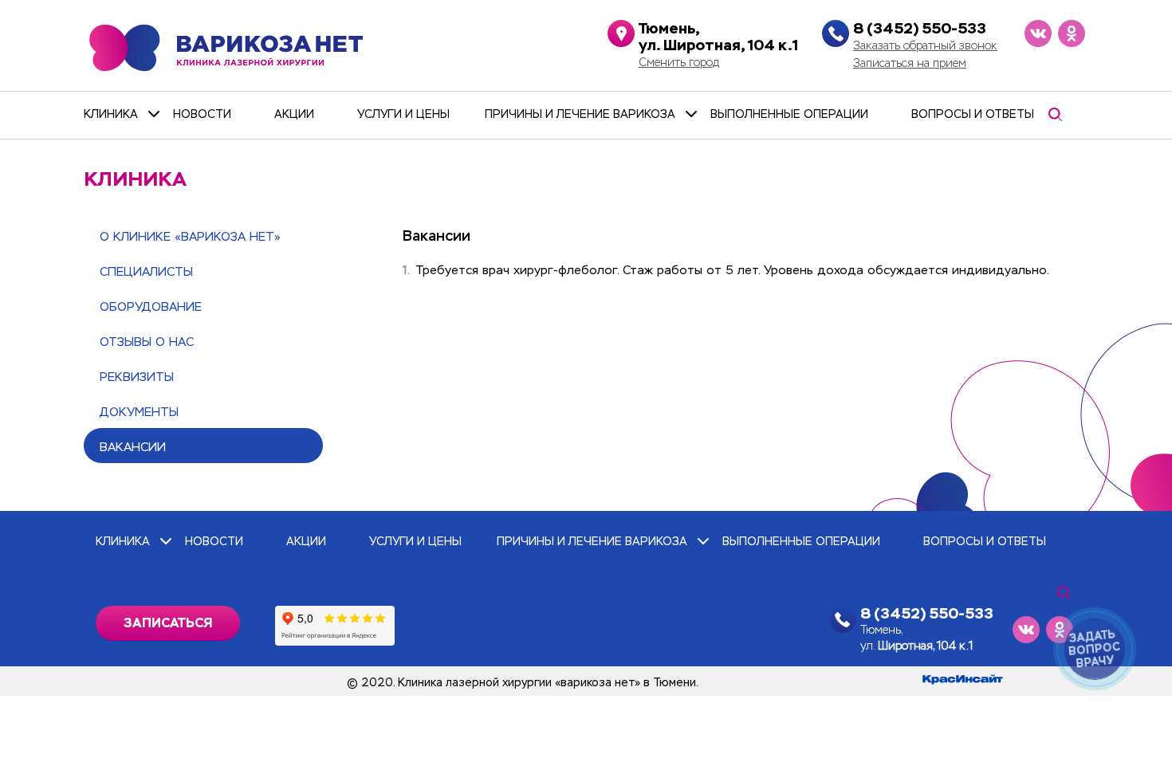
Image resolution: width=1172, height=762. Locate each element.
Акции (294, 114)
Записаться (168, 623)
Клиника (111, 114)
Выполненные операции (789, 114)
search (1055, 114)
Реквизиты (137, 376)
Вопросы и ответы (972, 114)
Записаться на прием (909, 63)
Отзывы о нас (147, 341)
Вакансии (133, 446)
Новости (202, 114)
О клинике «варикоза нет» (190, 236)
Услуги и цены (403, 114)
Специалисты (146, 271)
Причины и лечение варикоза (580, 114)
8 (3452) (919, 28)
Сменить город (679, 62)
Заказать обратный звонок (925, 45)
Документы (139, 411)
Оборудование (151, 306)
